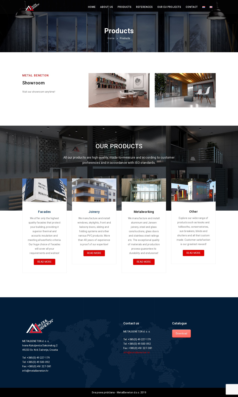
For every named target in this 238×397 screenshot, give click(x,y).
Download (181, 333)
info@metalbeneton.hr (136, 352)
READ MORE (44, 261)
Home (111, 38)
